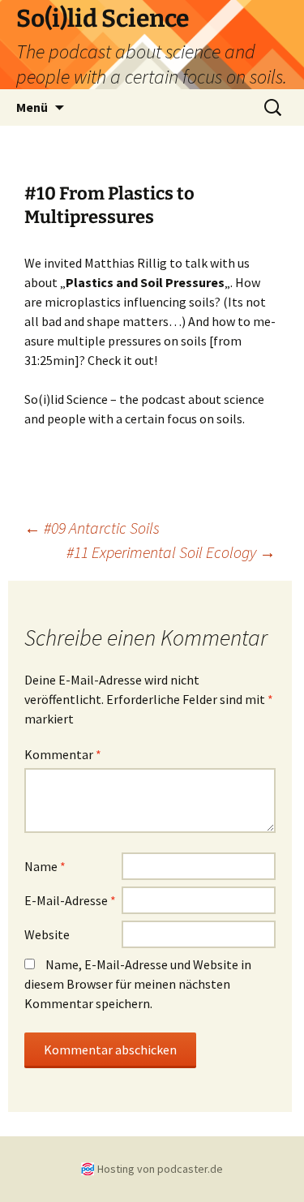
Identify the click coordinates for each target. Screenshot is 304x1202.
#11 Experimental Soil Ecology (171, 552)
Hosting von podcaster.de (160, 1168)
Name (45, 866)
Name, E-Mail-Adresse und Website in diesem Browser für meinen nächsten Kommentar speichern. (137, 983)
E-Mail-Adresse (70, 900)
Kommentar (62, 754)
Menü (32, 107)
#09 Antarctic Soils (92, 527)
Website (47, 934)
